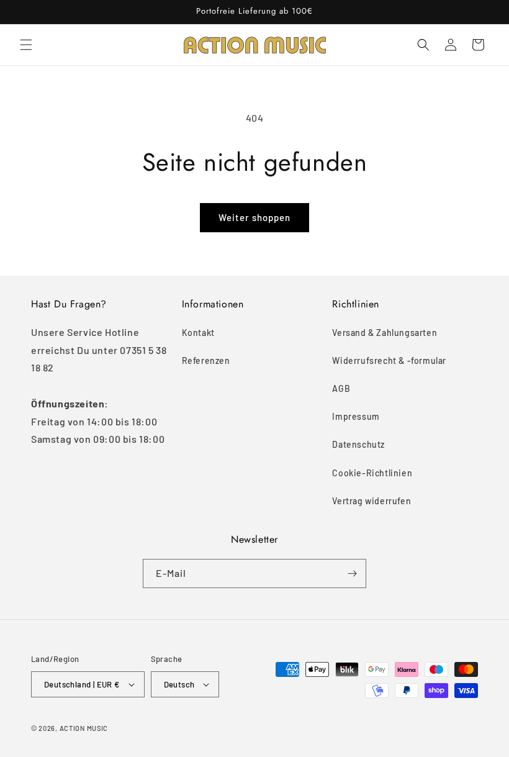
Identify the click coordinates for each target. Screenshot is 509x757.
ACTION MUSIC (84, 728)
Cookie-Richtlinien (372, 473)
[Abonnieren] (352, 573)
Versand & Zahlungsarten (384, 332)
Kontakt (198, 332)
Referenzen (206, 360)
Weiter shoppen (254, 217)
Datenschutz (358, 444)
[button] (26, 44)
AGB (341, 388)
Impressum (355, 416)
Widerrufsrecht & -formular (389, 360)
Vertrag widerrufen (371, 501)
